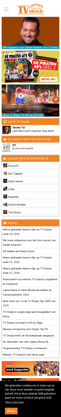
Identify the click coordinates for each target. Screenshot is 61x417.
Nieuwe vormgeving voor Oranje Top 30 (25, 329)
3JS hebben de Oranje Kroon (18, 251)
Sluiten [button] (11, 411)
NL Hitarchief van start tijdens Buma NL (26, 341)
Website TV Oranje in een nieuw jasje (23, 354)
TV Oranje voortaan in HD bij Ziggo (23, 322)
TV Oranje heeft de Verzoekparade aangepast (28, 335)
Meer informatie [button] (14, 402)
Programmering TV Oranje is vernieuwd (25, 348)
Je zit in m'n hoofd (22, 148)
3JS (14, 145)
